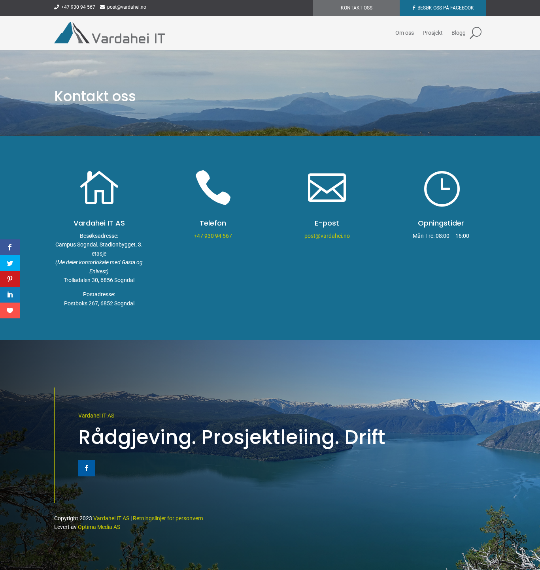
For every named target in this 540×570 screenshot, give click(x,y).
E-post (327, 223)
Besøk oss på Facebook (445, 8)
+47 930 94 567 (77, 7)
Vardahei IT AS (96, 415)
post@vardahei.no (125, 7)
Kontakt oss (356, 8)
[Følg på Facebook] (86, 468)
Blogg (458, 33)
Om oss (404, 33)
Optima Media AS (99, 527)
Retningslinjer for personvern (168, 518)
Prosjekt (433, 33)
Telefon (213, 223)
